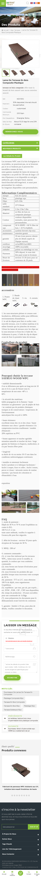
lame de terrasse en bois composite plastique (19, 641)
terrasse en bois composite (13, 88)
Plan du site (6, 867)
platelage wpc (29, 706)
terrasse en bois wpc (12, 706)
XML (14, 867)
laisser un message (20, 873)
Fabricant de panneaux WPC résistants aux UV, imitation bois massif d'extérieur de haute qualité (21, 788)
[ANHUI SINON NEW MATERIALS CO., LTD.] (10, 3)
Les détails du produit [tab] (11, 156)
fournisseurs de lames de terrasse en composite (18, 693)
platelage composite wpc (14, 698)
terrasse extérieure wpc (13, 710)
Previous (2, 775)
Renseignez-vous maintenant (14, 132)
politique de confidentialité (27, 867)
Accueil (6, 30)
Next (39, 775)
